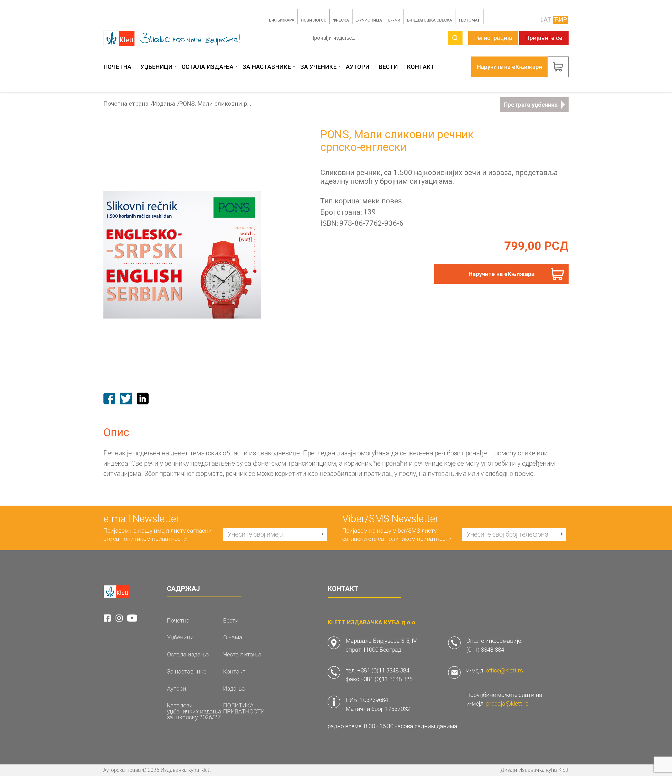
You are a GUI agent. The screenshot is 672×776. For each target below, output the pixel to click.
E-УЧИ (394, 20)
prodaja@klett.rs (507, 703)
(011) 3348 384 (485, 649)
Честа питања (242, 654)
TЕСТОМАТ (469, 20)
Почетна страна (126, 104)
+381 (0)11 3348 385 (386, 679)
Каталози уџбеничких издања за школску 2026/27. (194, 711)
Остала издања (207, 67)
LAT (545, 19)
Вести (388, 67)
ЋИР (560, 19)
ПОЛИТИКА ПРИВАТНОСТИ (244, 708)
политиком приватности (153, 538)
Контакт (420, 67)
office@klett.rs (504, 670)
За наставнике (267, 67)
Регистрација (493, 37)
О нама (232, 637)
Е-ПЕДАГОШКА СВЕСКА (429, 20)
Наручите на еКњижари (501, 273)
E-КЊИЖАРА (281, 20)
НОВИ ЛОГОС (313, 20)
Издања (164, 104)
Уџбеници (156, 67)
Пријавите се (543, 37)
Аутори (357, 67)
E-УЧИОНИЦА (368, 20)
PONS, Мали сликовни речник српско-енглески (216, 104)
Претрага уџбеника (531, 104)
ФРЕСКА (341, 20)
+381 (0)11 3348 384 (383, 670)
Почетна (117, 67)
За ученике (318, 67)
